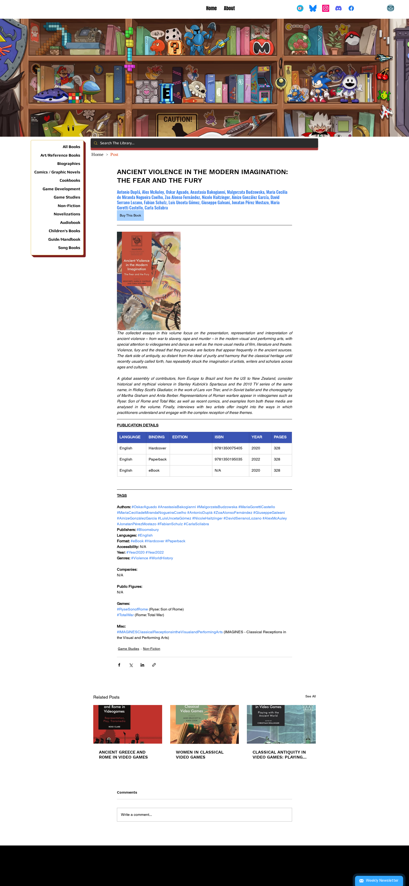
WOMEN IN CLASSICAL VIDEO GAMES (200, 754)
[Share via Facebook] (119, 665)
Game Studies (128, 649)
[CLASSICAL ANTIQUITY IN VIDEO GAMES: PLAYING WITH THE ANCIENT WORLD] (281, 724)
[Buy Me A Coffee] (300, 8)
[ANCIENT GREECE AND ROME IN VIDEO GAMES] (127, 724)
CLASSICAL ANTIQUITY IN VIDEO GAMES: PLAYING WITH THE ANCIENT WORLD (279, 754)
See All (310, 696)
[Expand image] (149, 281)
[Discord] (338, 8)
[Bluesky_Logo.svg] (312, 8)
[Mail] (390, 8)
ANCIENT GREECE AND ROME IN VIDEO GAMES (123, 754)
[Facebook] (351, 8)
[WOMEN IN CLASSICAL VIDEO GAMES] (204, 724)
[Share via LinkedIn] (142, 665)
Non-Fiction (151, 649)
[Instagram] (325, 8)
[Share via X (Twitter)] (131, 665)
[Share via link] (154, 665)
